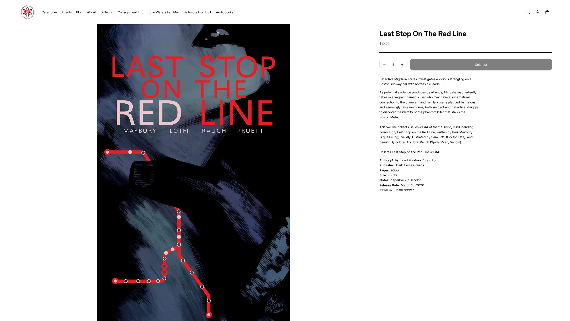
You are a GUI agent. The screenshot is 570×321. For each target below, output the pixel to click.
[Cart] (547, 12)
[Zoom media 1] (193, 172)
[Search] (528, 12)
